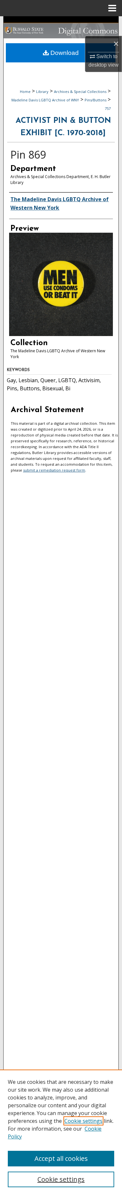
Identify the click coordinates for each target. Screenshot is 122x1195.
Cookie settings (83, 1120)
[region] (61, 1132)
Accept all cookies (61, 1158)
